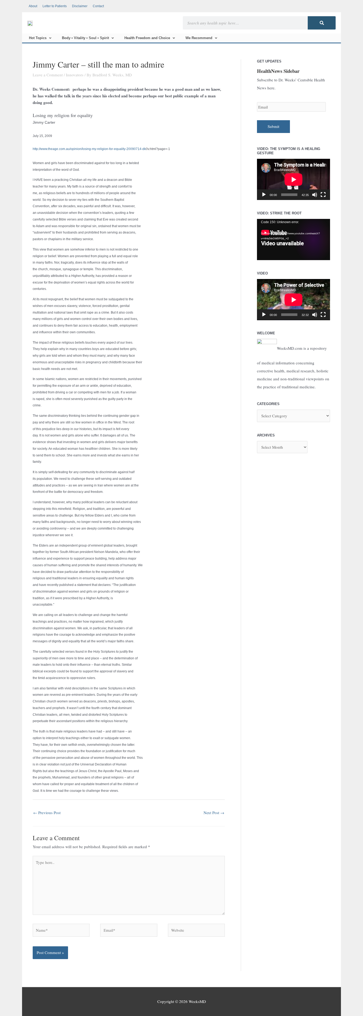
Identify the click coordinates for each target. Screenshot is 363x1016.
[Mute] (314, 194)
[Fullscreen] (323, 194)
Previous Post (47, 812)
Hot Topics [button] (38, 38)
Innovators (74, 74)
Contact (98, 6)
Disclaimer (79, 6)
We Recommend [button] (198, 38)
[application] (293, 179)
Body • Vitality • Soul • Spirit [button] (85, 38)
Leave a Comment (48, 74)
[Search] (322, 23)
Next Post (214, 812)
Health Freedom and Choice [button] (147, 38)
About (33, 6)
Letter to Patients (55, 6)
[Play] (264, 194)
